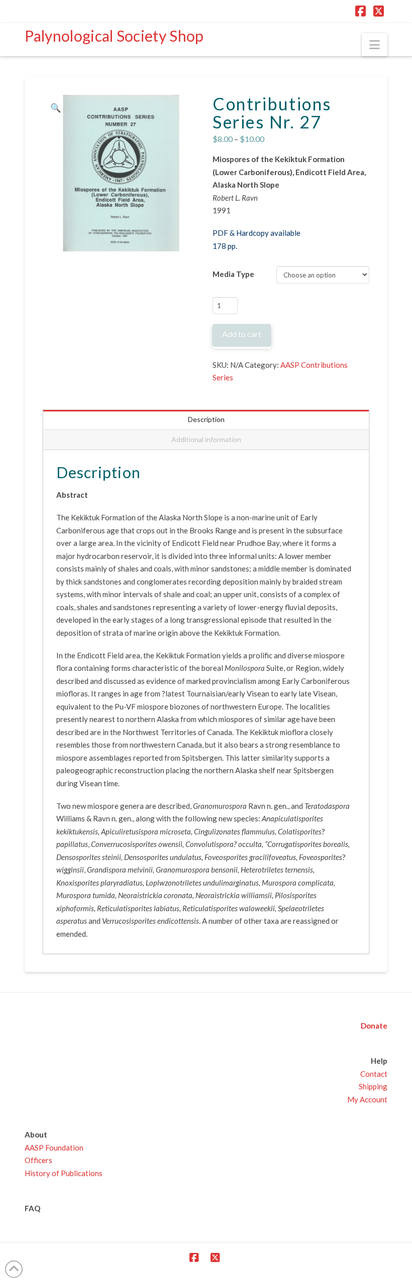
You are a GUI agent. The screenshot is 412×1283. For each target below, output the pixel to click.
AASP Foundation (54, 1147)
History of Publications (63, 1173)
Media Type (233, 273)
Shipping (373, 1086)
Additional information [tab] (206, 439)
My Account (367, 1099)
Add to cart (241, 334)
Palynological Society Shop (114, 35)
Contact (373, 1073)
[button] (374, 44)
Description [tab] (206, 419)
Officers (38, 1160)
